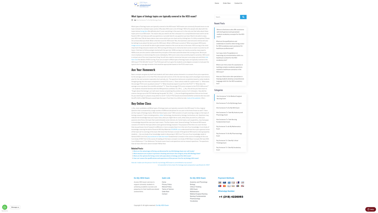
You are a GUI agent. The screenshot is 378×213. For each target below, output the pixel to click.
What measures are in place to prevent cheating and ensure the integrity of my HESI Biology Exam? (167, 153)
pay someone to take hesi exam (157, 136)
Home (217, 3)
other (161, 115)
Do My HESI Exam (162, 205)
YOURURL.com (176, 129)
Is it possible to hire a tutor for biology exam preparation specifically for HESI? (184, 165)
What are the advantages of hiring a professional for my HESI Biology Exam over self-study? (164, 151)
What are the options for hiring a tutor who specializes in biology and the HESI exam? (162, 156)
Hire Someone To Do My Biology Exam (149, 20)
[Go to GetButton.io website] (5, 211)
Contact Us (238, 3)
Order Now (227, 3)
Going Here (144, 31)
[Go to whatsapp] (4, 207)
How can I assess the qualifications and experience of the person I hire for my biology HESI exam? (166, 158)
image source (135, 45)
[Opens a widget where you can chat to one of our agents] (370, 209)
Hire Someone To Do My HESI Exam (227, 108)
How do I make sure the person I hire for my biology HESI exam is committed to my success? (161, 163)
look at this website (193, 98)
